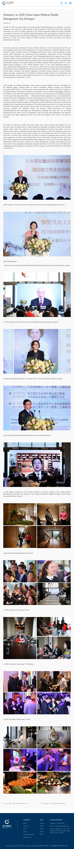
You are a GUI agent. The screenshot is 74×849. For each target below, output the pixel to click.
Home (24, 823)
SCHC (41, 826)
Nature (42, 831)
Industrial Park (27, 837)
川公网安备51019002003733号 (59, 846)
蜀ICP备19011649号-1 (42, 846)
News (24, 829)
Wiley (41, 834)
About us (25, 826)
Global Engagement (28, 834)
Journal (25, 831)
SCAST (42, 823)
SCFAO (42, 829)
